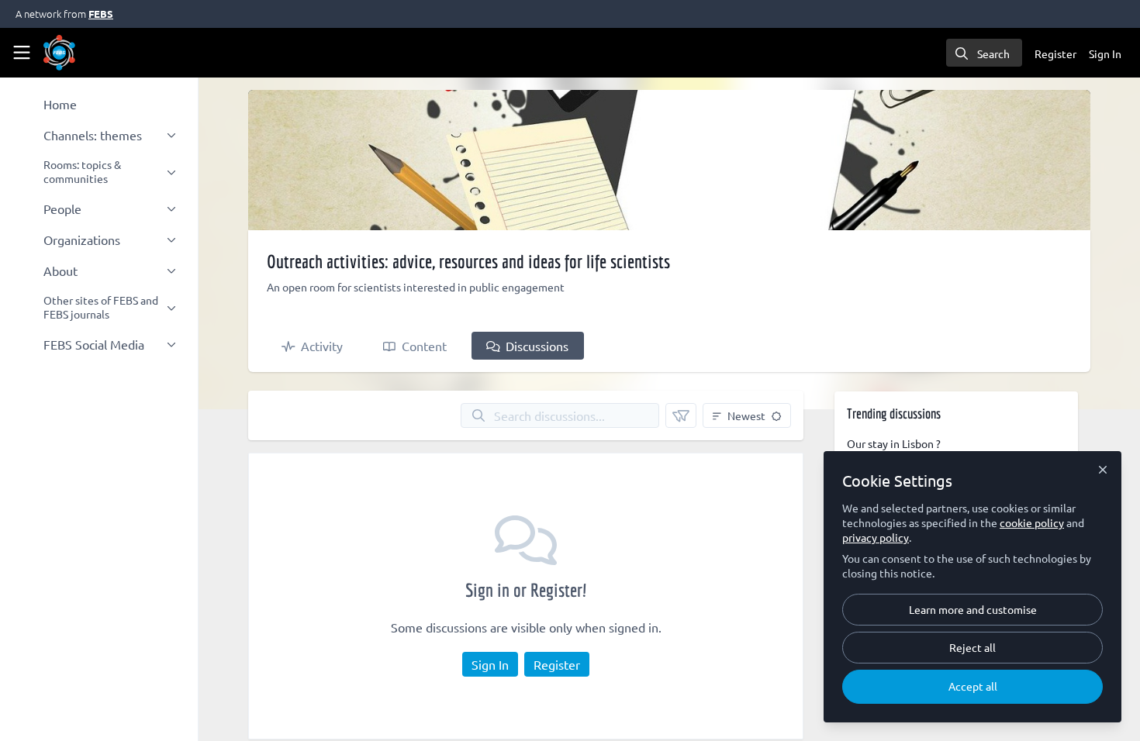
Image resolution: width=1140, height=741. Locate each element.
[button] (680, 415)
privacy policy (875, 537)
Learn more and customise (973, 609)
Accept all (972, 686)
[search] (984, 53)
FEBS (100, 13)
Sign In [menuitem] (1105, 53)
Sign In (490, 664)
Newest (746, 415)
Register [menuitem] (1055, 53)
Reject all (972, 647)
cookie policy (1032, 522)
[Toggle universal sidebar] (21, 52)
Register (557, 664)
